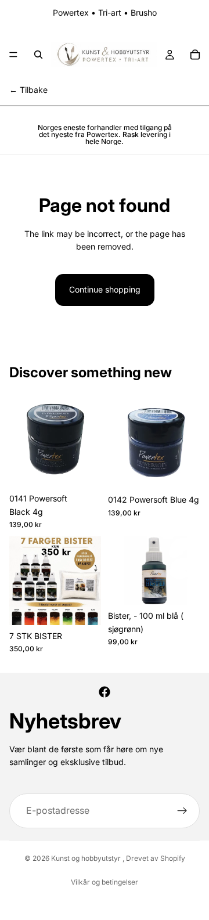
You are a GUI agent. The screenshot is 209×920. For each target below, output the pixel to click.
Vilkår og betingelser (104, 882)
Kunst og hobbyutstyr (86, 858)
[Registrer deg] (182, 811)
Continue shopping (104, 289)
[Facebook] (104, 692)
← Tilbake (28, 90)
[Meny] (13, 54)
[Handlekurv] (195, 54)
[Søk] (38, 54)
